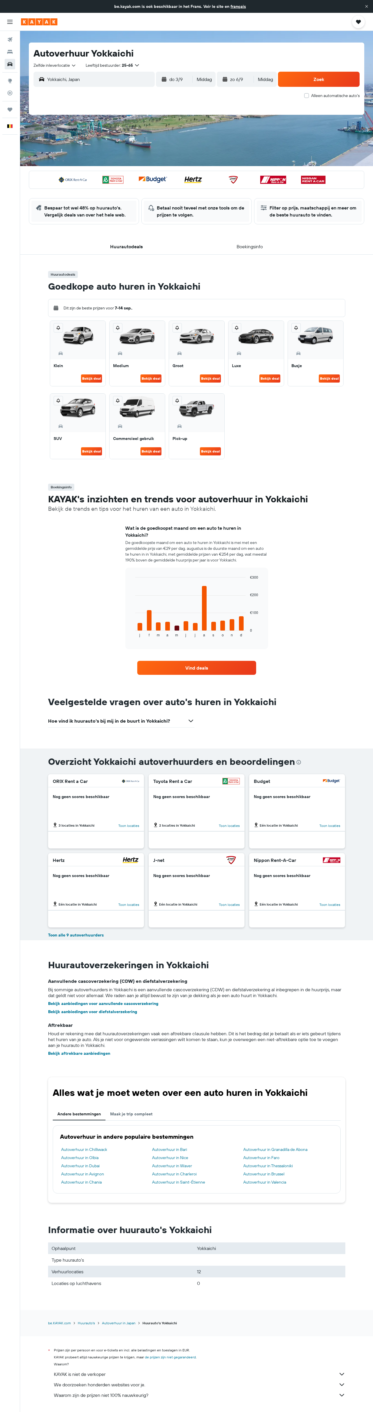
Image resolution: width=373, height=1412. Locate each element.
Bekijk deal (91, 378)
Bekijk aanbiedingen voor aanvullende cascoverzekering (103, 1003)
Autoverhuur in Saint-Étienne (178, 1182)
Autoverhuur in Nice (170, 1157)
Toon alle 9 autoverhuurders (76, 935)
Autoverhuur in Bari (169, 1149)
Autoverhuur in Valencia (264, 1182)
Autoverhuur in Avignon (82, 1174)
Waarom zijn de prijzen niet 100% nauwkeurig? (101, 1395)
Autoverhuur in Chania (81, 1182)
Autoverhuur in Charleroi (174, 1174)
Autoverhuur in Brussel (263, 1174)
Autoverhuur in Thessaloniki (268, 1165)
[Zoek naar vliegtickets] (9, 39)
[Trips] (9, 109)
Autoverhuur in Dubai (80, 1165)
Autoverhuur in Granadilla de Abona (275, 1149)
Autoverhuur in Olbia (79, 1157)
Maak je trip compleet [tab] (131, 1114)
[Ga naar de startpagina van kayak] (39, 21)
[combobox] (55, 65)
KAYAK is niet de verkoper (79, 1374)
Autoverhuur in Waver (172, 1165)
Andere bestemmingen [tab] (79, 1114)
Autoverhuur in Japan (119, 1323)
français (238, 6)
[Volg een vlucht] (9, 93)
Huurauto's (86, 1323)
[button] (366, 6)
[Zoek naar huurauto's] (9, 64)
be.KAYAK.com (59, 1323)
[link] (196, 668)
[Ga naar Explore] (9, 81)
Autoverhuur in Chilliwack (84, 1149)
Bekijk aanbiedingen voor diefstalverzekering (92, 1011)
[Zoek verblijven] (9, 52)
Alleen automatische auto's (335, 95)
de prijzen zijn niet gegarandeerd (170, 1357)
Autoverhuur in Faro (261, 1157)
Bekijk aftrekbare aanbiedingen (79, 1053)
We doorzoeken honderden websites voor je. (99, 1385)
